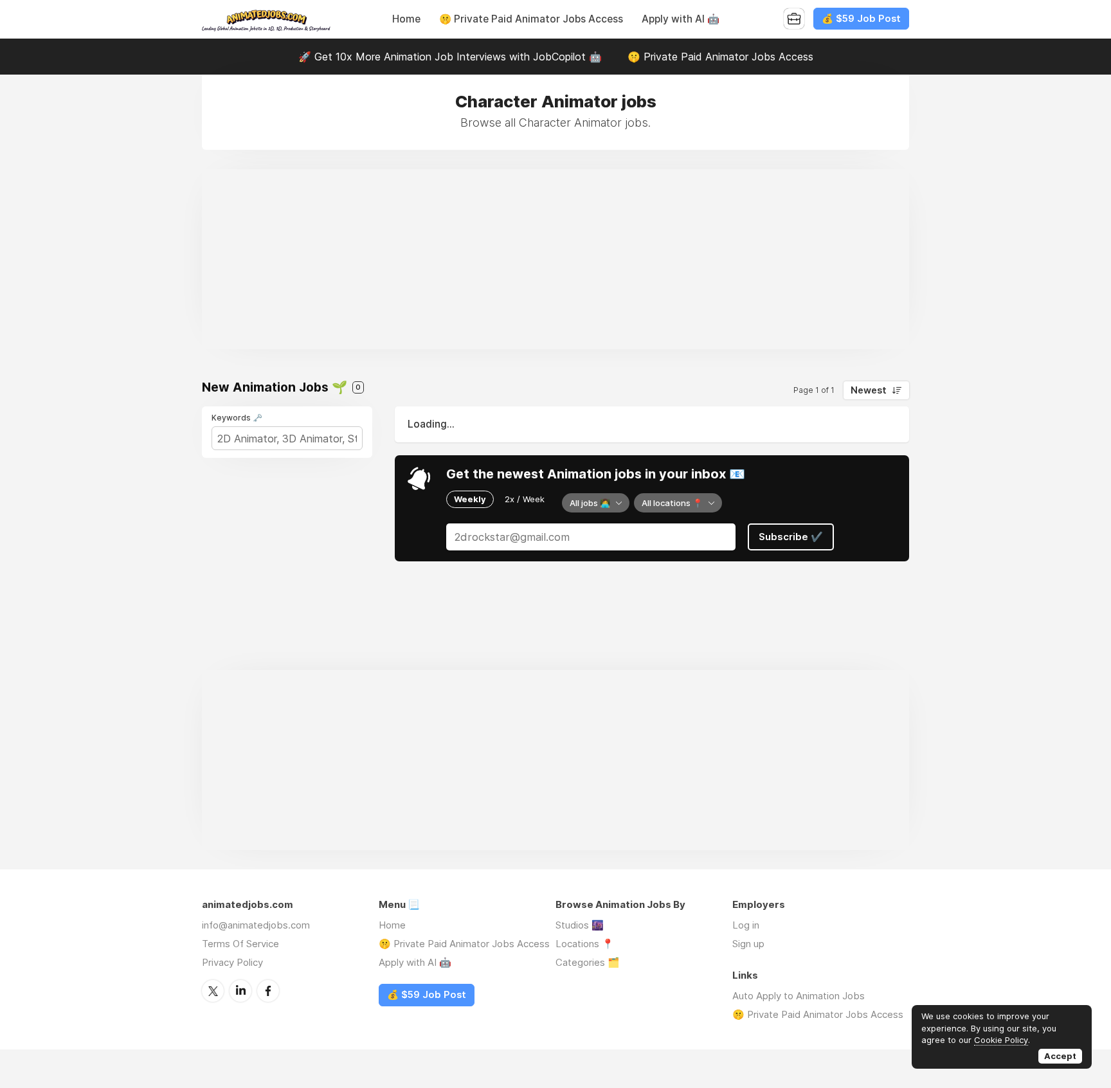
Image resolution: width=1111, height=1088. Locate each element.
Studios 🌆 (580, 925)
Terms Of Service (240, 944)
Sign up (748, 944)
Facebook (268, 991)
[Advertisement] (555, 259)
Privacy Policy (232, 962)
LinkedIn (240, 991)
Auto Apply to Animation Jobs (798, 996)
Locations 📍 (585, 944)
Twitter (213, 991)
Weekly (470, 499)
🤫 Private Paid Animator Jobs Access (531, 19)
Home (406, 19)
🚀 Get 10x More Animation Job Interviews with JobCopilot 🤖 (450, 56)
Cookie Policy (1001, 1040)
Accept (1060, 1056)
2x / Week (525, 499)
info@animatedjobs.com (256, 925)
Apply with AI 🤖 (680, 19)
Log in (745, 925)
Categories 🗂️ (588, 962)
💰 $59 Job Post (861, 18)
